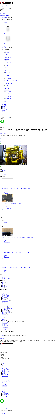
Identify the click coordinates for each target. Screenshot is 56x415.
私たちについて (4, 105)
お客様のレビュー (5, 109)
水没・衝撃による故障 (5, 371)
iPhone (3, 363)
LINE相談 (2, 13)
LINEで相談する (2, 337)
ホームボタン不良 (5, 310)
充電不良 (10, 208)
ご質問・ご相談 (4, 115)
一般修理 (5, 191)
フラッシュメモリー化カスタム (7, 308)
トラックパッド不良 (7, 272)
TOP (2, 16)
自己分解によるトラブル (6, 381)
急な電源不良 (4, 370)
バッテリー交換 (4, 375)
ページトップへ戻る (3, 329)
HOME (3, 319)
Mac (4, 271)
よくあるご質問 (4, 5)
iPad (4, 192)
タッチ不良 (4, 170)
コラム (3, 299)
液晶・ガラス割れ (5, 368)
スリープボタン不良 (7, 242)
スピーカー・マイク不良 (6, 300)
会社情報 (3, 114)
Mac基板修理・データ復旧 (6, 293)
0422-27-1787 (2, 335)
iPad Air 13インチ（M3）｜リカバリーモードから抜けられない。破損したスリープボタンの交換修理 (18, 237)
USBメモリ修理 (4, 286)
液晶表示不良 (6, 193)
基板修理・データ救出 (3, 133)
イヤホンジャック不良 (5, 296)
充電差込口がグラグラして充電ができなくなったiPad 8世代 (11, 203)
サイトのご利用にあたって (6, 408)
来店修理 (3, 106)
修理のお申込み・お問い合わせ (5, 338)
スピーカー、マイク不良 (6, 380)
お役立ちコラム (4, 111)
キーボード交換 (4, 298)
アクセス (3, 6)
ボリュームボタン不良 (5, 311)
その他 (3, 287)
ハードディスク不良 (5, 306)
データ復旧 (4, 104)
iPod (4, 256)
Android (3, 282)
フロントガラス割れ (5, 309)
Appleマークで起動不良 (5, 374)
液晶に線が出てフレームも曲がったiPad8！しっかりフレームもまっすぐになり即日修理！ (16, 188)
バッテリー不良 (6, 208)
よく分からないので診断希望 (6, 312)
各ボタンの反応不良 (5, 376)
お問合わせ (4, 15)
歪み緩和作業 (4, 314)
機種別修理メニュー (5, 17)
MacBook (3, 362)
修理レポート (4, 108)
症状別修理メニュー (5, 47)
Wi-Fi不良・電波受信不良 (6, 295)
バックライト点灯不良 (5, 369)
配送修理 (3, 107)
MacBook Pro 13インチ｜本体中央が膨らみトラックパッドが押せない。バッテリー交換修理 (16, 267)
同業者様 (3, 277)
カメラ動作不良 (4, 297)
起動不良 (3, 317)
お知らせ (3, 110)
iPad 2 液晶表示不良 (3, 174)
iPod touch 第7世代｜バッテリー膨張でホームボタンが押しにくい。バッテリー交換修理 (15, 252)
